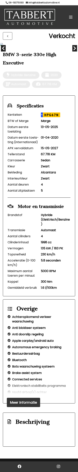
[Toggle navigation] (71, 17)
